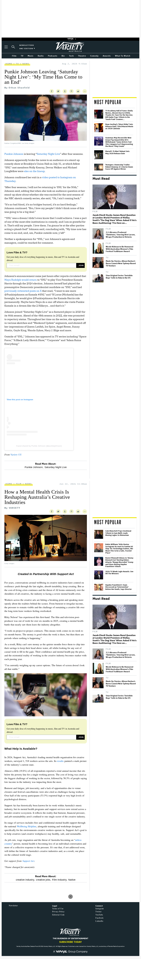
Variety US (15, 454)
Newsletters (26, 45)
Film (95, 211)
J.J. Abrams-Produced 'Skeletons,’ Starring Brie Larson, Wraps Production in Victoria (120, 234)
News (25, 63)
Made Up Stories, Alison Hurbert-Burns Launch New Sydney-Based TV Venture (121, 263)
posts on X (36, 290)
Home (9, 63)
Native (71, 879)
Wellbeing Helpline (26, 826)
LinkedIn (99, 921)
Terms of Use (57, 908)
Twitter (98, 911)
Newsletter (13, 905)
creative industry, (25, 879)
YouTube (99, 914)
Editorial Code (58, 914)
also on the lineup (34, 171)
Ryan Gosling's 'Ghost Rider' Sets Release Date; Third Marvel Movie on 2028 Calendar (119, 126)
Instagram (99, 908)
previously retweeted (16, 290)
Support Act (28, 860)
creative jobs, (43, 879)
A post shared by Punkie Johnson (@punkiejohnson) (39, 446)
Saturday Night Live (48, 153)
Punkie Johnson (13, 153)
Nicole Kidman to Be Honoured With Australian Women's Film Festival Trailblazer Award (119, 249)
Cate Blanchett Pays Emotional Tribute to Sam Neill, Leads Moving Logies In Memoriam (118, 533)
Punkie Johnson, (34, 467)
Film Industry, (59, 879)
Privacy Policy (58, 911)
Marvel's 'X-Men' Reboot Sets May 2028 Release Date (117, 152)
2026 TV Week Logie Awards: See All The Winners (119, 572)
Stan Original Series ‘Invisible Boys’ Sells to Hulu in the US (119, 276)
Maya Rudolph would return (20, 279)
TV (17, 63)
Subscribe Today (70, 942)
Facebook (99, 917)
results (60, 761)
